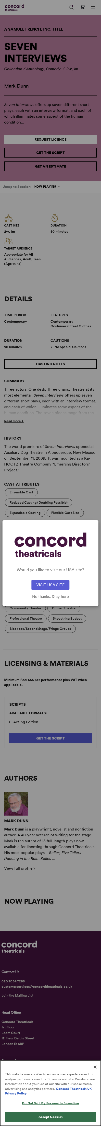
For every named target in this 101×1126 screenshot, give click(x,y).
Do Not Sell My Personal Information (50, 1103)
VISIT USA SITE (50, 584)
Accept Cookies (50, 1117)
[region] (50, 1093)
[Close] (95, 1067)
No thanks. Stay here (50, 597)
